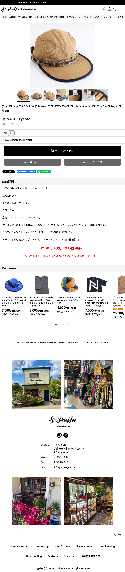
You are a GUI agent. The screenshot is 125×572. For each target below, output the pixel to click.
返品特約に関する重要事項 (18, 140)
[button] (104, 9)
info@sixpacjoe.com (65, 467)
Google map (62, 452)
